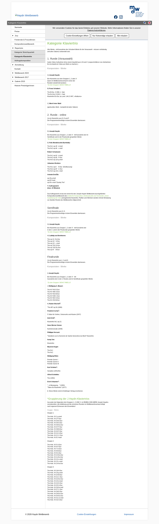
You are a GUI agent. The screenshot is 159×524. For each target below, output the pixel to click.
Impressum (129, 514)
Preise (17, 31)
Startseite (18, 27)
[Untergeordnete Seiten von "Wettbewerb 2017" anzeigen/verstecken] (13, 77)
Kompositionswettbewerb (24, 44)
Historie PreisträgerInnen (24, 86)
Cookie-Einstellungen (86, 514)
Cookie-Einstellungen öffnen (77, 36)
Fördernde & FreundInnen (25, 40)
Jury (16, 36)
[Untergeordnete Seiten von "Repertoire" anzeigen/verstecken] (13, 48)
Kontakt (17, 69)
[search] (145, 23)
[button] (149, 23)
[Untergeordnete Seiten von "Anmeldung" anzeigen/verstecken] (13, 65)
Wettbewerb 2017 (22, 77)
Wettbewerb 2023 (22, 73)
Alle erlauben (122, 36)
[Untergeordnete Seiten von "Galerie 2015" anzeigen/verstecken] (13, 81)
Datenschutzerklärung (96, 30)
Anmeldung (19, 65)
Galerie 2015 (20, 81)
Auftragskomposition (23, 61)
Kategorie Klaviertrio (23, 56)
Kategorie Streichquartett (24, 52)
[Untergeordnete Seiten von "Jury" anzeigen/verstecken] (13, 36)
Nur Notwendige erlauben (102, 36)
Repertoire (19, 48)
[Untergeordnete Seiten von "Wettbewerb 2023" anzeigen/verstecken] (13, 73)
